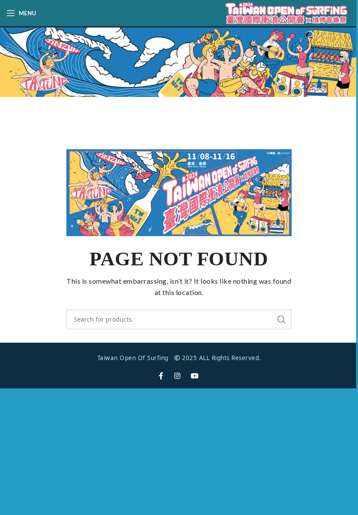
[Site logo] (285, 12)
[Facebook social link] (161, 376)
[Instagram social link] (177, 376)
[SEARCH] (282, 319)
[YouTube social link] (195, 376)
